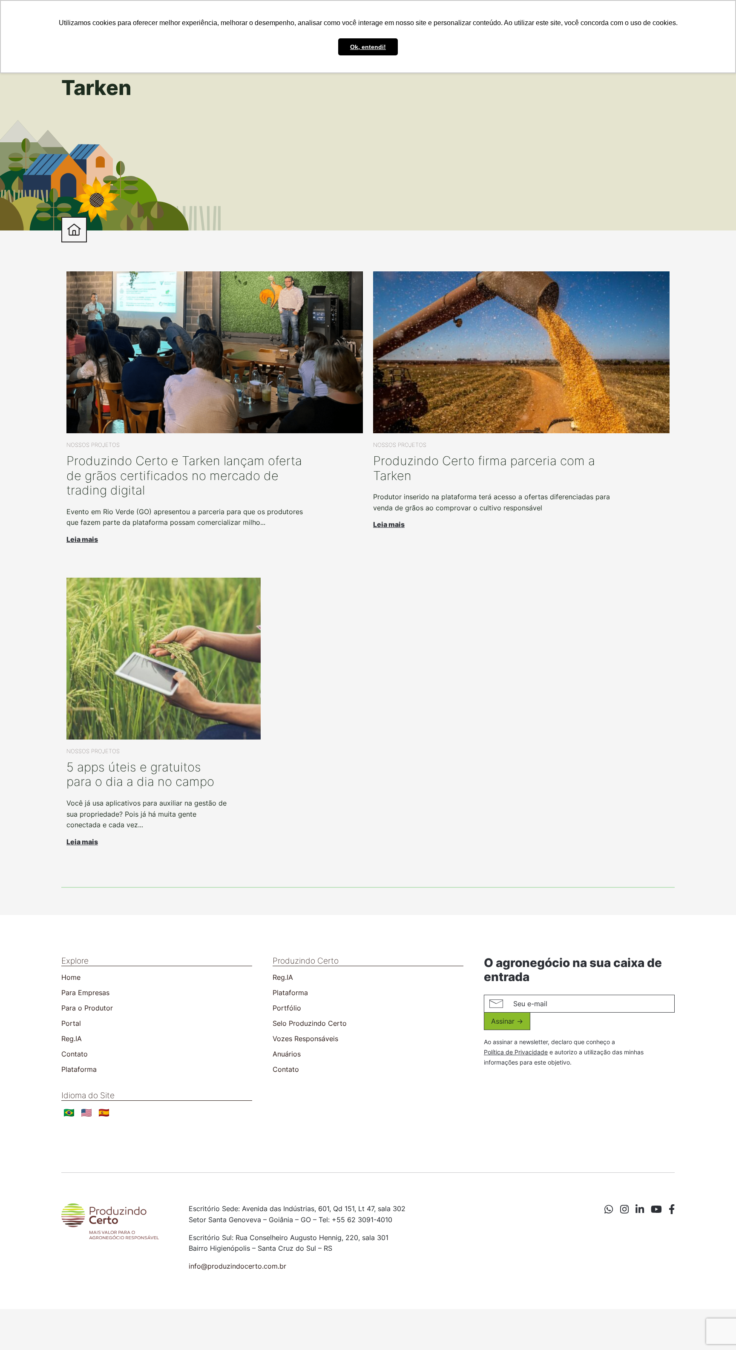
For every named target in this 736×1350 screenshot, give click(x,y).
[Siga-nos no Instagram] (624, 1209)
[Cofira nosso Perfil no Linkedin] (639, 1209)
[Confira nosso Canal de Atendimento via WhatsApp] (608, 1209)
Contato (74, 1054)
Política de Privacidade (516, 1052)
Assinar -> (507, 1021)
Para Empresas (85, 992)
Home (70, 977)
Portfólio (287, 1008)
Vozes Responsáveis (305, 1038)
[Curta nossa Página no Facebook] (672, 1209)
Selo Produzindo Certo (310, 1023)
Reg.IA (71, 1038)
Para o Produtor (87, 1008)
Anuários (287, 1054)
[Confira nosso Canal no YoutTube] (656, 1209)
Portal (71, 1023)
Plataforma (79, 1069)
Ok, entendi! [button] (368, 46)
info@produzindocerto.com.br (237, 1266)
